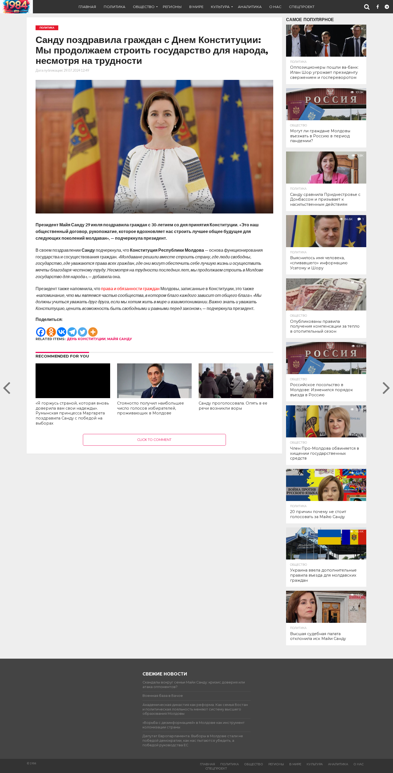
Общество (144, 7)
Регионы (172, 7)
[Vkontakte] (61, 329)
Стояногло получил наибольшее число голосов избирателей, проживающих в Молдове (150, 408)
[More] (93, 329)
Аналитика (250, 7)
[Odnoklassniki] (51, 329)
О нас (275, 7)
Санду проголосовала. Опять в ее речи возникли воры (233, 406)
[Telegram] (72, 329)
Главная (87, 7)
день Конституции (86, 339)
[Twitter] (82, 329)
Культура (220, 7)
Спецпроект (301, 7)
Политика (114, 7)
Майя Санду (119, 339)
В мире (196, 7)
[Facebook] (40, 329)
